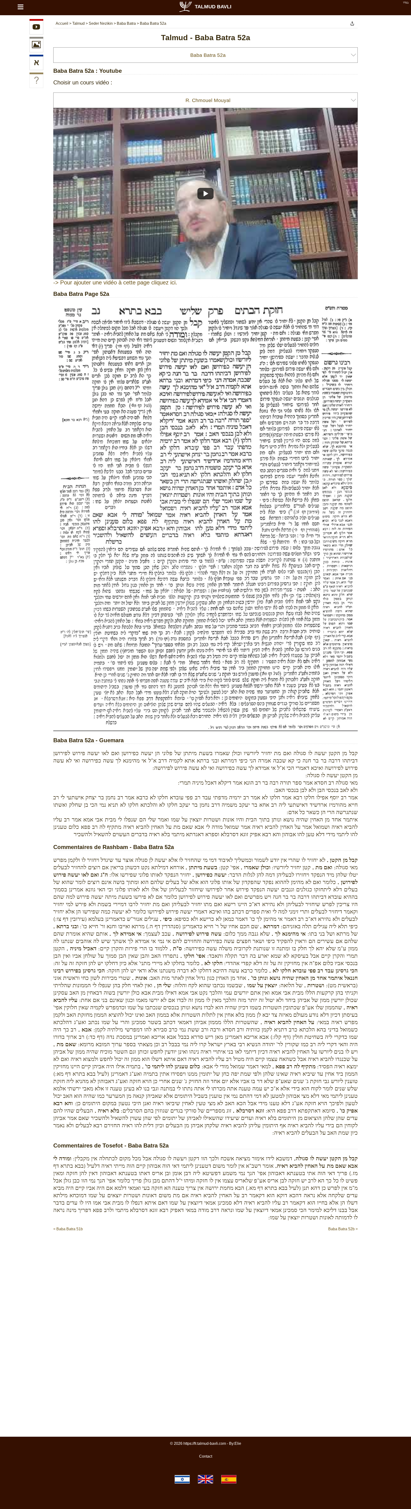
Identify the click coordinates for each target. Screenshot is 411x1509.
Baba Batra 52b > (343, 1229)
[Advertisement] (205, 1246)
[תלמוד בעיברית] (182, 1479)
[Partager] (352, 23)
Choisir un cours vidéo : (82, 82)
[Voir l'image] (36, 45)
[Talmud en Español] (228, 1479)
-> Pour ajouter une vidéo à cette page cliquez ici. (115, 282)
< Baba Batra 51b (68, 1229)
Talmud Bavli (213, 6)
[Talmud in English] (205, 1479)
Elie (238, 1443)
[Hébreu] (36, 63)
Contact (205, 1456)
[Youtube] (36, 27)
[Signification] (36, 81)
